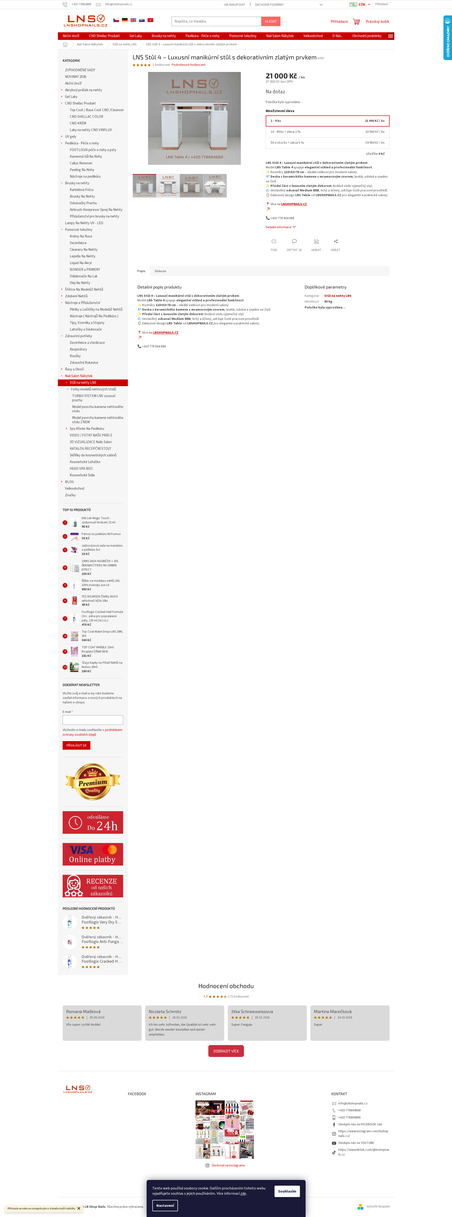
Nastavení (165, 1205)
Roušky (75, 356)
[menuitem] (71, 36)
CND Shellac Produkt (80, 103)
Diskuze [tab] (160, 271)
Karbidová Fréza (81, 189)
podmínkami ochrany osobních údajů (92, 732)
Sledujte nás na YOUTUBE (356, 1143)
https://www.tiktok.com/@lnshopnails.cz (363, 1152)
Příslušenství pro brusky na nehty (94, 216)
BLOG (69, 481)
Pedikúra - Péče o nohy (82, 143)
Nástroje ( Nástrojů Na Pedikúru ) (94, 316)
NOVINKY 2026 (75, 76)
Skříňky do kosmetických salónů (93, 455)
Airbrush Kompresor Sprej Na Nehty (96, 209)
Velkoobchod (74, 488)
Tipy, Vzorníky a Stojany (87, 322)
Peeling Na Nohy (82, 169)
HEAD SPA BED (81, 468)
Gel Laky (71, 96)
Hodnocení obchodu (226, 985)
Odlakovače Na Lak (84, 276)
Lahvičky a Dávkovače (86, 329)
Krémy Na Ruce (81, 236)
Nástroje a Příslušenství (82, 302)
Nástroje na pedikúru (85, 176)
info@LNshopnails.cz (353, 1103)
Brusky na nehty (77, 183)
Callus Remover (81, 163)
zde (243, 1193)
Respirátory (78, 349)
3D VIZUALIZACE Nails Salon (91, 442)
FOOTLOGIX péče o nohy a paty (93, 149)
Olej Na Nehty (80, 282)
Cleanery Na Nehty (84, 249)
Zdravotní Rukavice (84, 362)
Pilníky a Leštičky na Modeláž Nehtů (96, 309)
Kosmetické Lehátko (85, 461)
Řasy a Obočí (74, 369)
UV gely (70, 136)
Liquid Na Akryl (81, 262)
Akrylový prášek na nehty (83, 90)
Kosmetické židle (82, 475)
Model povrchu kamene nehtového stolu (97, 409)
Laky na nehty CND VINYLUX (91, 130)
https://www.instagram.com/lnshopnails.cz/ (363, 1133)
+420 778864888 (349, 1110)
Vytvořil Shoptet (378, 1206)
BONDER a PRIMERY (85, 269)
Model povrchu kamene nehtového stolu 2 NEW (97, 420)
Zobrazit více (226, 1051)
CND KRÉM (78, 123)
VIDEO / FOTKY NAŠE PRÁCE (91, 435)
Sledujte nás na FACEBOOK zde (360, 1124)
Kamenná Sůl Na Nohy (86, 156)
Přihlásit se (76, 745)
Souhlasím (287, 1191)
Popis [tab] (141, 271)
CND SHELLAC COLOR (86, 116)
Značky (70, 495)
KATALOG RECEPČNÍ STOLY (90, 448)
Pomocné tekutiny (78, 229)
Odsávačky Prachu (83, 203)
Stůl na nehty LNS (83, 382)
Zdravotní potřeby (78, 336)
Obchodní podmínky (269, 5)
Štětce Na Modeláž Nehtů (84, 289)
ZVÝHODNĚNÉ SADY (80, 70)
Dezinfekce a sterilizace (87, 342)
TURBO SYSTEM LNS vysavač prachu (94, 398)
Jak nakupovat (234, 5)
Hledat (271, 21)
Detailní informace (278, 227)
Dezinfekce (78, 243)
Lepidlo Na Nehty (82, 256)
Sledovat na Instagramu (228, 1165)
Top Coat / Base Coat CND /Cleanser (97, 110)
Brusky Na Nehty (82, 196)
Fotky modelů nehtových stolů (93, 389)
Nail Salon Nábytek (79, 376)
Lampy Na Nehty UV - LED (84, 223)
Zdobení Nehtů (76, 296)
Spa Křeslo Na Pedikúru (87, 428)
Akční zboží (73, 83)
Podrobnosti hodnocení (188, 65)
